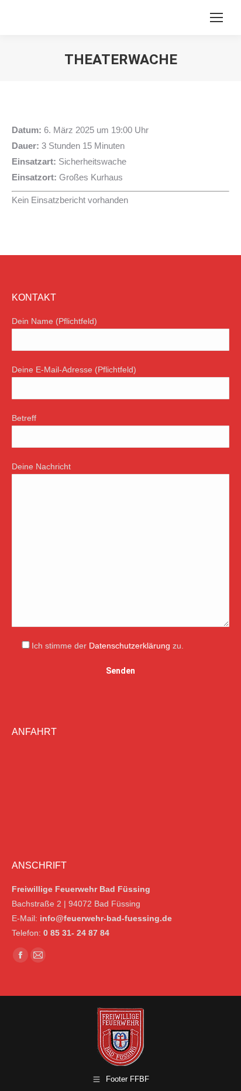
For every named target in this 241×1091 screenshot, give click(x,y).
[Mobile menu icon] (216, 17)
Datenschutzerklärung (129, 645)
